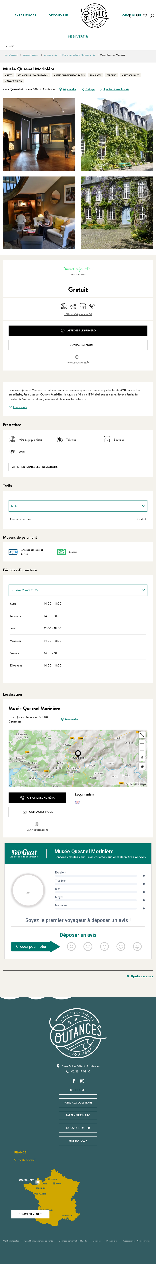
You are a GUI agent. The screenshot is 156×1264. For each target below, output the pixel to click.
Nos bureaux (78, 1141)
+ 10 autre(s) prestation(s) (78, 314)
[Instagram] (82, 1081)
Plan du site (111, 1241)
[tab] (74, 505)
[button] (152, 16)
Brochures (78, 1090)
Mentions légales (11, 1241)
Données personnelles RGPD (73, 1241)
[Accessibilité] (129, 15)
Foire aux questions (78, 1103)
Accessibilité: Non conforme (136, 1241)
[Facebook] (74, 1081)
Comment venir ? (30, 1214)
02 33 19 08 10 (80, 1071)
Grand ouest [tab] (25, 1159)
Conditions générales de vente (39, 1241)
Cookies (97, 1241)
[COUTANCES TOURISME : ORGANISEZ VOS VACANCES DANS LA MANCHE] (95, 15)
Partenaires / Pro (78, 1115)
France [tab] (20, 1152)
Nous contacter (78, 1128)
